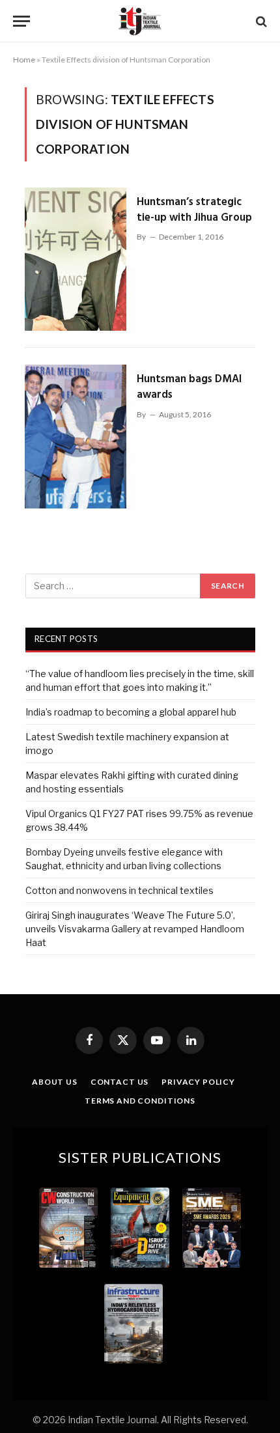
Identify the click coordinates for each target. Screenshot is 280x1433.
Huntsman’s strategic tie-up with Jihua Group (194, 210)
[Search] (260, 21)
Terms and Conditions (140, 1101)
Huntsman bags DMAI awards (189, 387)
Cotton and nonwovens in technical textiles (119, 890)
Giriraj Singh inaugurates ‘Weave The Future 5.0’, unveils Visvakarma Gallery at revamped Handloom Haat (134, 929)
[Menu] (21, 21)
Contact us (119, 1082)
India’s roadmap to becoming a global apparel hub (130, 711)
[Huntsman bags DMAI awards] (75, 436)
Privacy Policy (198, 1082)
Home (24, 59)
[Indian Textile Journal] (140, 21)
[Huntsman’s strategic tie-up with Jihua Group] (75, 259)
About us (54, 1082)
